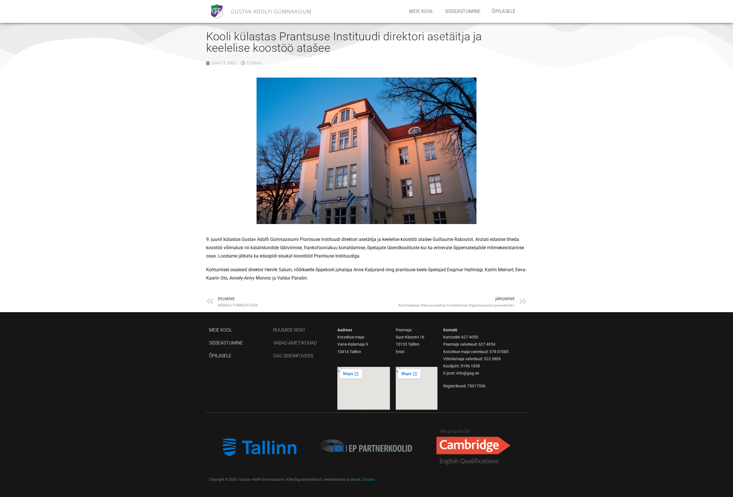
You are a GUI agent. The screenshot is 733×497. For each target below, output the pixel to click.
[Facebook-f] (522, 479)
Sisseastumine (463, 11)
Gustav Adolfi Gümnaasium (271, 11)
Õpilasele (504, 11)
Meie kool (421, 11)
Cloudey (368, 479)
